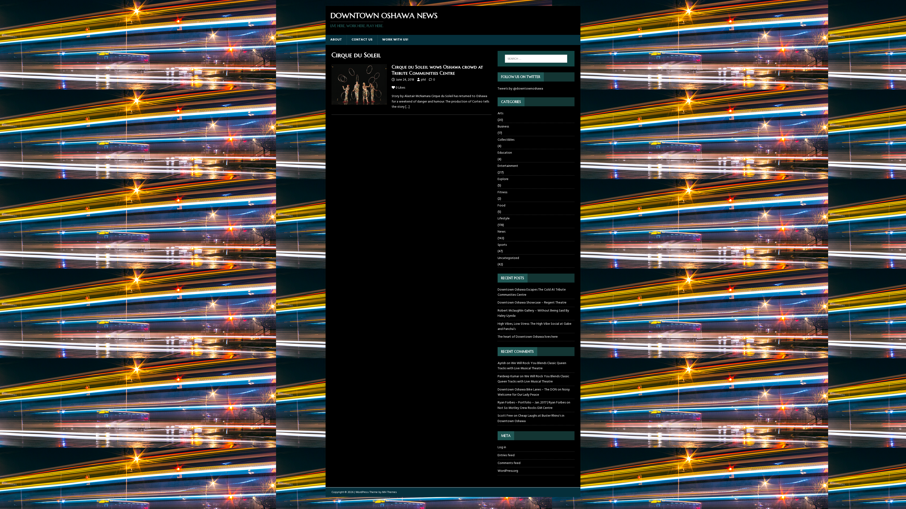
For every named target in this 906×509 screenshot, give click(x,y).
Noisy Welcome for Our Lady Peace (534, 392)
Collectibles (506, 140)
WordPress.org (508, 471)
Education (505, 153)
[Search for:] (536, 59)
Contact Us (362, 39)
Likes (400, 87)
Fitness (502, 192)
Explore (503, 179)
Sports (502, 245)
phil (423, 79)
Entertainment (508, 166)
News (501, 231)
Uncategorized (508, 258)
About (336, 39)
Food (501, 205)
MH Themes (389, 492)
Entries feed (506, 455)
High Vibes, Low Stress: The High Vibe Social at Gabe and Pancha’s (534, 326)
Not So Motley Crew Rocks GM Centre (525, 408)
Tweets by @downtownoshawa (520, 88)
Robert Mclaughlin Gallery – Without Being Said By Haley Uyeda (533, 313)
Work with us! (395, 39)
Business (503, 126)
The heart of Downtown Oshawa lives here (528, 337)
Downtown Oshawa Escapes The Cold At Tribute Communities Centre (532, 292)
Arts (500, 113)
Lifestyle (504, 218)
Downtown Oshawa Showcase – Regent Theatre (532, 302)
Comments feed (509, 463)
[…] (407, 107)
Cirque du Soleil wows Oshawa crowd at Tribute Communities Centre (437, 70)
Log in (502, 447)
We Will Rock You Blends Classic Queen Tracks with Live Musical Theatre (532, 366)
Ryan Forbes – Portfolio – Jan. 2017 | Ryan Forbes (532, 402)
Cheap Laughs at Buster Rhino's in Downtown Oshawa (531, 418)
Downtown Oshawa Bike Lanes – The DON (527, 389)
